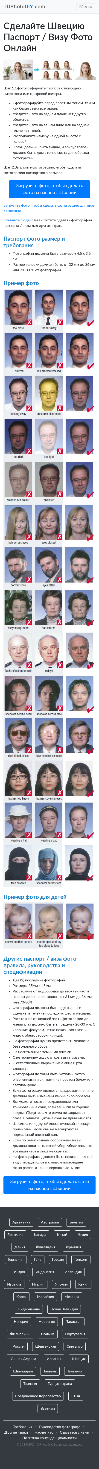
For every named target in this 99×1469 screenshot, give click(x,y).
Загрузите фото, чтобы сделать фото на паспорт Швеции (49, 189)
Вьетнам (48, 1408)
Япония (61, 1284)
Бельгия (76, 1222)
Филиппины (20, 1334)
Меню (85, 6)
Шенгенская (45, 1346)
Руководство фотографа (59, 1427)
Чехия (83, 1235)
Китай (62, 1235)
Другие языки (16, 1432)
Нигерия (21, 1321)
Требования (22, 1427)
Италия (38, 1284)
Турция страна (60, 1384)
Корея (21, 1297)
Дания (20, 1247)
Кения (83, 1284)
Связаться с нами (74, 1432)
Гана (37, 1259)
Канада (40, 1235)
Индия (19, 1272)
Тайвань (50, 1371)
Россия (19, 1346)
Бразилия (15, 1235)
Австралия (50, 1222)
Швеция (79, 1359)
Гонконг (80, 1259)
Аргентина (21, 1222)
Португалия (75, 1334)
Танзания (74, 1371)
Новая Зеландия (64, 1309)
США (75, 1396)
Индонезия (44, 1272)
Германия (15, 1259)
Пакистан (73, 1321)
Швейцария (23, 1371)
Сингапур (75, 1346)
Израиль (14, 1284)
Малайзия (45, 1297)
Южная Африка (23, 1359)
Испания (54, 1359)
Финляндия (45, 1247)
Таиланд (30, 1384)
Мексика (71, 1297)
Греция (58, 1259)
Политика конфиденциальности (49, 1438)
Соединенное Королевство (38, 1396)
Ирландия (73, 1272)
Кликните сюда (16, 220)
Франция (73, 1247)
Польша (48, 1334)
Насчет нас (44, 1432)
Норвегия (47, 1321)
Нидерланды (29, 1309)
